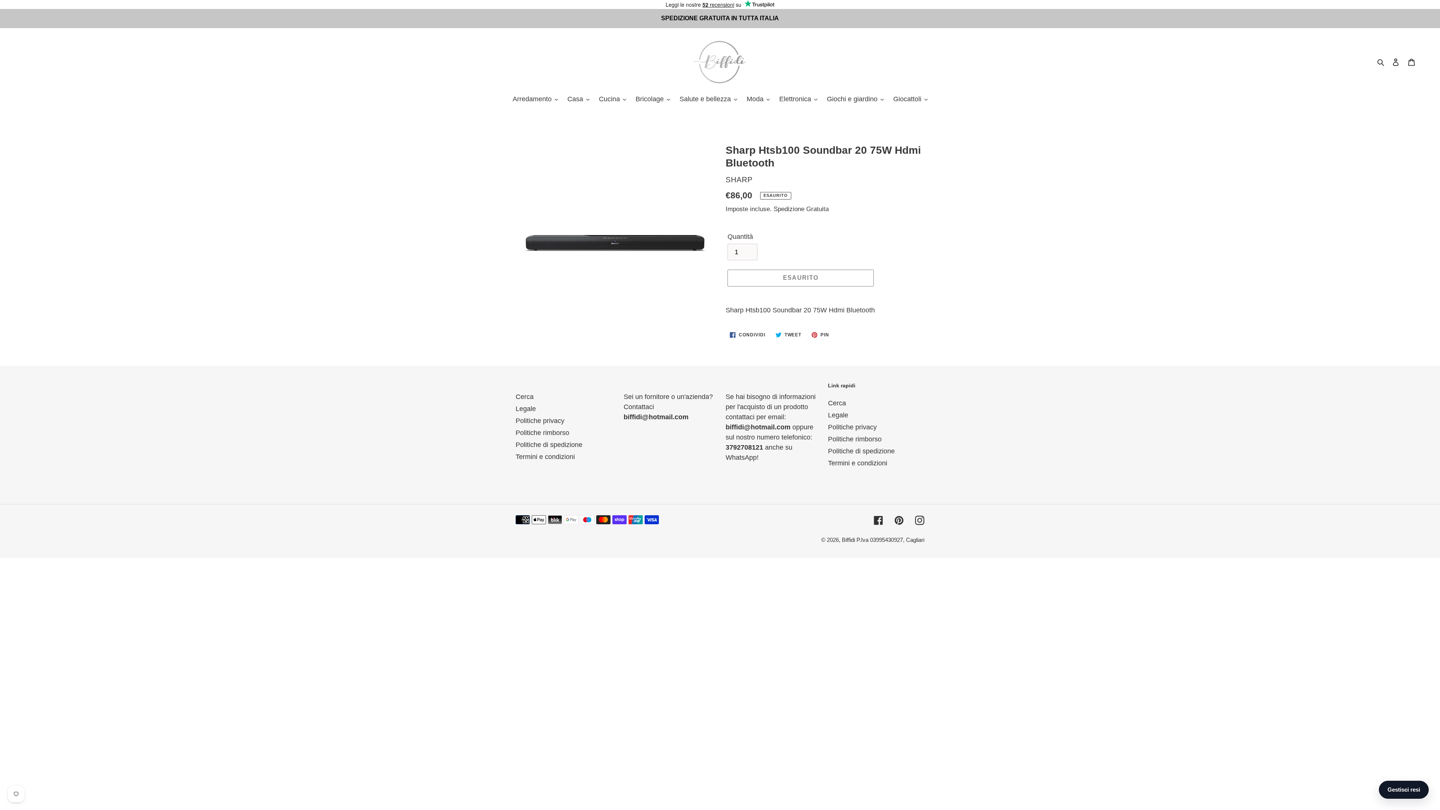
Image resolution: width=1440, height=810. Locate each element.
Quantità (740, 236)
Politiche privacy (540, 420)
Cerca (525, 396)
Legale (526, 408)
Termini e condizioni (545, 456)
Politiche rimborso (542, 432)
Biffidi (848, 540)
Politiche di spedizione (549, 444)
